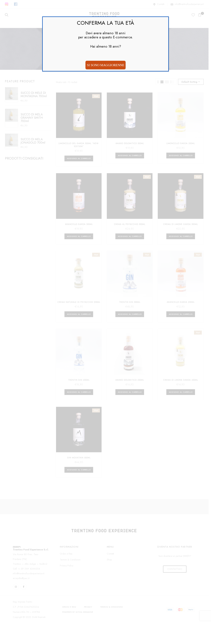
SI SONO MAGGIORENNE (105, 65)
